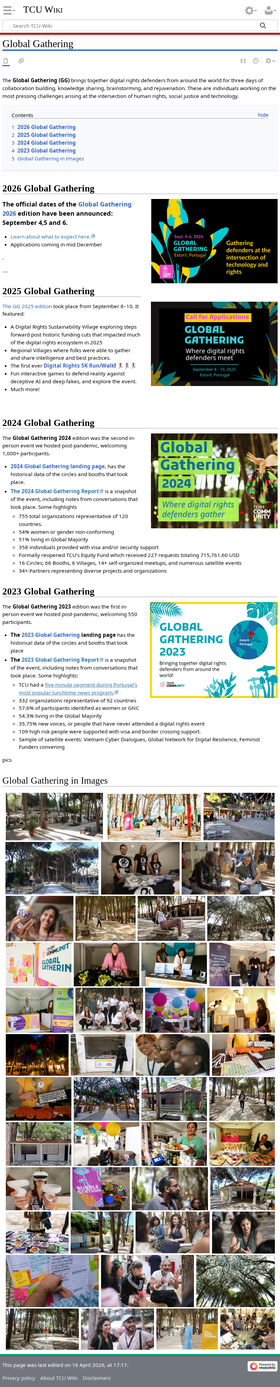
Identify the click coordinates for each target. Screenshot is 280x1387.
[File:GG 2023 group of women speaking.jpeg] (173, 1232)
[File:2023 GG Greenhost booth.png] (174, 964)
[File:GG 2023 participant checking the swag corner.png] (102, 1055)
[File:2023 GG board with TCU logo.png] (39, 964)
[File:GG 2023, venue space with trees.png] (242, 1188)
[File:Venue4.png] (52, 868)
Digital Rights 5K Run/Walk (79, 365)
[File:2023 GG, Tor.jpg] (39, 918)
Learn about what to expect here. (51, 236)
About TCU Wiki (59, 1377)
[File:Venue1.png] (54, 817)
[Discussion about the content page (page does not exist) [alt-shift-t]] (21, 61)
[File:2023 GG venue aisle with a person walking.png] (105, 918)
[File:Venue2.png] (153, 817)
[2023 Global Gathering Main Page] (214, 649)
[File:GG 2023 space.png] (174, 1099)
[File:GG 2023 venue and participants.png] (241, 918)
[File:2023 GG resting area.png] (106, 1144)
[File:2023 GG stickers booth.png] (37, 1233)
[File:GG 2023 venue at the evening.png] (106, 1099)
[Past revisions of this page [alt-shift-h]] (256, 61)
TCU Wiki (43, 9)
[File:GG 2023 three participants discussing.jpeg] (147, 1281)
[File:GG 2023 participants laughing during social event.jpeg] (117, 1329)
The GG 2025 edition (27, 306)
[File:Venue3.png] (239, 817)
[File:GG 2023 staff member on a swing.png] (171, 918)
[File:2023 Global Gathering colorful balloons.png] (175, 1010)
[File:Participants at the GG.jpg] (228, 868)
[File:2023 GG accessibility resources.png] (243, 1055)
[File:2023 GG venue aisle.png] (187, 1329)
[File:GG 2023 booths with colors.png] (102, 1233)
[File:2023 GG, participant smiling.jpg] (173, 1055)
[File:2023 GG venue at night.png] (37, 1055)
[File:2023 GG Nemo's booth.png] (39, 1010)
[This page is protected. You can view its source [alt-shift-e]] (243, 61)
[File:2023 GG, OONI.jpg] (140, 868)
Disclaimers (97, 1377)
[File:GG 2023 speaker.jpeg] (243, 1233)
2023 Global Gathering (51, 634)
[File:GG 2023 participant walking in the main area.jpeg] (42, 1329)
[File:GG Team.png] (109, 1010)
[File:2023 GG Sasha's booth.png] (242, 964)
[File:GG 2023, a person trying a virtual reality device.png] (38, 1188)
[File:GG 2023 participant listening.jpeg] (170, 1188)
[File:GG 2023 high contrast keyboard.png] (39, 1099)
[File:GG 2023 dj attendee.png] (241, 1010)
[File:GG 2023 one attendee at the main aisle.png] (242, 1099)
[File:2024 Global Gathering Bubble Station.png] (101, 1188)
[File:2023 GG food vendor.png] (174, 1144)
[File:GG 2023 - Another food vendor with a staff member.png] (242, 1144)
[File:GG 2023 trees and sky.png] (235, 1281)
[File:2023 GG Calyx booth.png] (106, 964)
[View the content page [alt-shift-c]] (6, 61)
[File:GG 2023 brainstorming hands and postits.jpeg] (52, 1281)
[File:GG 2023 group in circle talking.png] (247, 1329)
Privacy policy (18, 1377)
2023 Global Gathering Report (60, 659)
